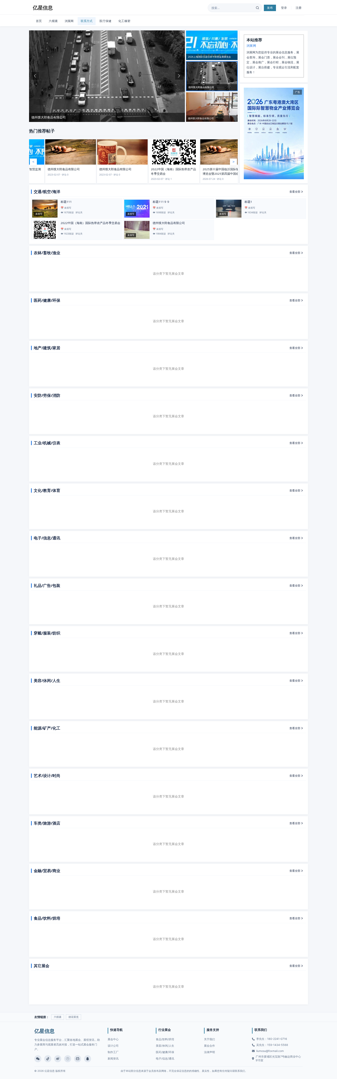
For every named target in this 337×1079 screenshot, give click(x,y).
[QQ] (87, 1058)
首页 (39, 21)
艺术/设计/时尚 (47, 775)
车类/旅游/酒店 (47, 823)
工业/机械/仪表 (47, 443)
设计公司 (113, 1045)
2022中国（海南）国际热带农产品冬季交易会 (90, 223)
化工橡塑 (124, 21)
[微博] (57, 1058)
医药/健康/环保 (47, 300)
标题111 (66, 202)
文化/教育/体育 (47, 490)
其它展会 (41, 965)
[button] (35, 76)
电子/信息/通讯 (47, 538)
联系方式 (87, 21)
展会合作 (209, 1045)
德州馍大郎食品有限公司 (169, 223)
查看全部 (295, 191)
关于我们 (209, 1039)
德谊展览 (73, 1016)
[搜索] (257, 8)
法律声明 (209, 1052)
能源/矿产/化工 (47, 728)
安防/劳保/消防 (47, 395)
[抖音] (47, 1058)
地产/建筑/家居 (47, 347)
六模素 (53, 21)
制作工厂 (113, 1052)
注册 (299, 8)
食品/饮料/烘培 (47, 918)
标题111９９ (161, 202)
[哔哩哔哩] (77, 1058)
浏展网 (69, 21)
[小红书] (67, 1058)
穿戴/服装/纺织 (47, 633)
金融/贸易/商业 (47, 870)
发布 (270, 7)
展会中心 (113, 1039)
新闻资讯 (113, 1058)
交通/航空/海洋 (47, 191)
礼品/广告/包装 (47, 585)
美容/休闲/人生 (47, 680)
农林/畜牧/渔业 (47, 252)
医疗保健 (105, 21)
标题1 (248, 202)
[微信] (37, 1058)
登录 (284, 8)
